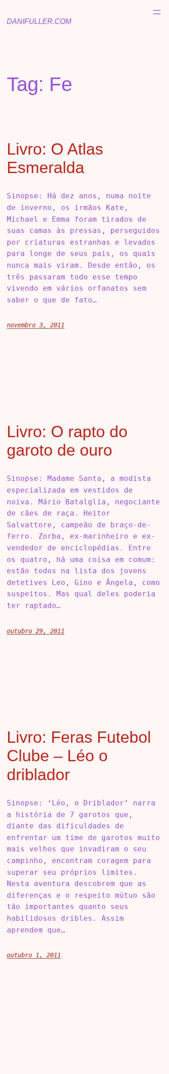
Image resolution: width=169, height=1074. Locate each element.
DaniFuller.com (39, 21)
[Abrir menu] (156, 12)
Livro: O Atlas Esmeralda (55, 158)
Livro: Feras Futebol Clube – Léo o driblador (79, 756)
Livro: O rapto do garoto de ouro (67, 440)
